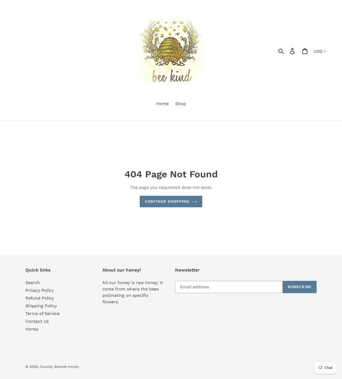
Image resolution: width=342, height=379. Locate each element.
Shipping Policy (41, 305)
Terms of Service (42, 313)
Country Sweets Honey (59, 367)
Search (32, 282)
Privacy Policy (39, 290)
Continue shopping (167, 201)
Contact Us (37, 321)
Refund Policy (39, 298)
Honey (31, 329)
